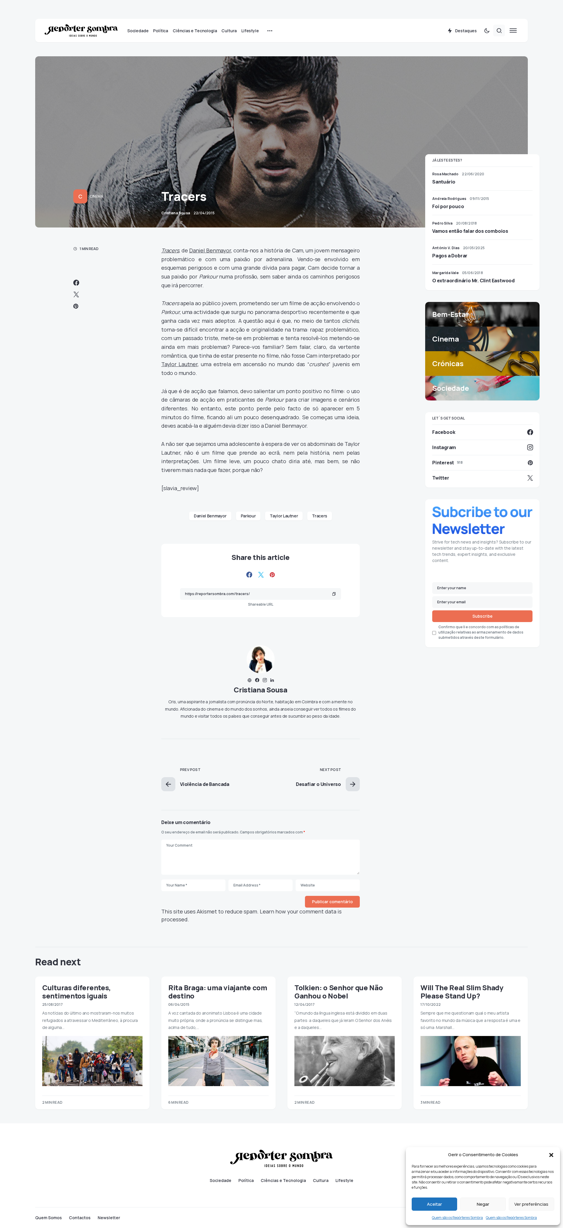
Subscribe (482, 616)
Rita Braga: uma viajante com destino (217, 991)
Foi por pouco (448, 206)
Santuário (443, 182)
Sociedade (220, 1180)
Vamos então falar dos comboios (470, 231)
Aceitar (434, 1204)
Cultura (320, 1180)
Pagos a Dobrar (449, 255)
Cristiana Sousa (260, 690)
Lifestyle (344, 1180)
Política (246, 1180)
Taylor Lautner (179, 364)
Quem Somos (48, 1218)
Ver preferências (531, 1204)
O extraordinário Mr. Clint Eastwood (473, 280)
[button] (551, 1155)
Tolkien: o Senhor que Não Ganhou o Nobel (338, 991)
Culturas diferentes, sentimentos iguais (76, 991)
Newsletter (109, 1218)
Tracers (170, 250)
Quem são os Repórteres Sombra (457, 1217)
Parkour (248, 516)
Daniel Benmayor (210, 250)
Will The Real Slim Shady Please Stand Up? (461, 991)
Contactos (80, 1218)
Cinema (96, 196)
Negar (483, 1204)
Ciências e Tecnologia (283, 1180)
